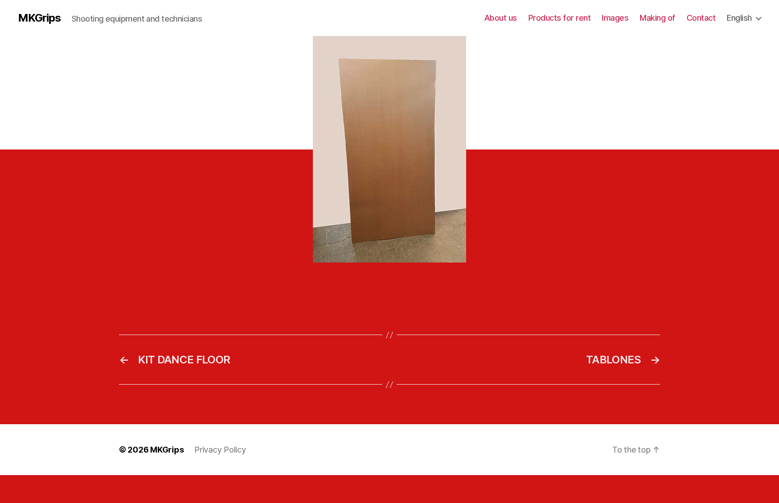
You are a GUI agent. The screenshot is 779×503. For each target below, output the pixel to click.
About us (500, 18)
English (739, 18)
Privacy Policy (220, 449)
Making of (657, 18)
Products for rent (559, 18)
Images (615, 18)
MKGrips (39, 18)
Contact (701, 18)
